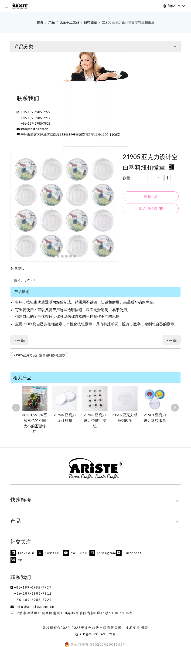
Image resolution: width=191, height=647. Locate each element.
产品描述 (21, 291)
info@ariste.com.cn (34, 129)
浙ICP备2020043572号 (95, 634)
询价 (147, 196)
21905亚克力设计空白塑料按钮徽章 (39, 355)
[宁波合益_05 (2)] (95, 469)
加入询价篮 (148, 208)
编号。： (20, 280)
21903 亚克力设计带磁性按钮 (95, 420)
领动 (145, 628)
